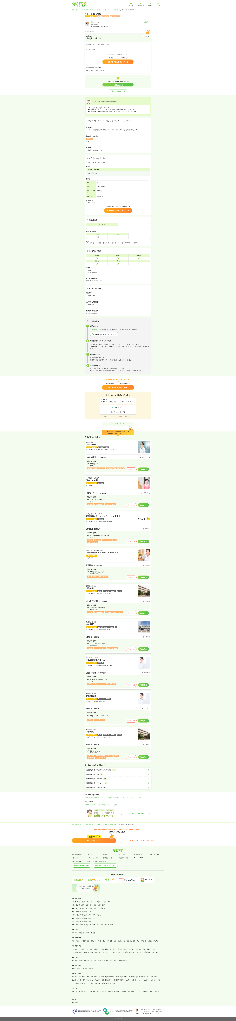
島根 (89, 918)
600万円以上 (104, 960)
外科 (138, 977)
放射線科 (153, 980)
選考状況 (106, 854)
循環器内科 (110, 977)
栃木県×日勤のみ (136, 797)
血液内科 (118, 977)
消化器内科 (102, 977)
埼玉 (87, 908)
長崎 (89, 924)
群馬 (103, 908)
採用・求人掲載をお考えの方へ (106, 865)
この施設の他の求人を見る (118, 91)
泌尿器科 (134, 980)
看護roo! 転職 (89, 10)
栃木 (99, 908)
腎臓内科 (125, 977)
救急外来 (93, 941)
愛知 (77, 911)
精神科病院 (105, 949)
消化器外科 (75, 980)
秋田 (100, 902)
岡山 (81, 918)
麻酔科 (160, 980)
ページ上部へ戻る (117, 423)
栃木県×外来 (105, 797)
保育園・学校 (135, 941)
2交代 (73, 968)
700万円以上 (114, 960)
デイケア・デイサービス (102, 952)
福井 (95, 905)
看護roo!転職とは (77, 854)
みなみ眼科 (113, 10)
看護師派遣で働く (124, 858)
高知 (89, 921)
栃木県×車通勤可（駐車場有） (93, 797)
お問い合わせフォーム (82, 865)
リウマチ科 (75, 983)
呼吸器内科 (94, 977)
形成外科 (97, 980)
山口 (94, 918)
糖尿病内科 (132, 977)
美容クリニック (122, 949)
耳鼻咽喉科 (121, 980)
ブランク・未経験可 (142, 991)
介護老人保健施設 (77, 952)
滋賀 (89, 915)
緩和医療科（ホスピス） (111, 983)
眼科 (115, 980)
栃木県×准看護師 (114, 797)
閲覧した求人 (76, 858)
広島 (77, 918)
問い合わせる (94, 329)
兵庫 (85, 915)
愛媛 (85, 921)
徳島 (77, 921)
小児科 (104, 980)
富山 (87, 905)
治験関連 (155, 941)
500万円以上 (95, 960)
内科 (88, 977)
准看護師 (104, 805)
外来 (99, 805)
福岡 (81, 924)
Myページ (90, 854)
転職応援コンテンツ (109, 858)
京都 (81, 915)
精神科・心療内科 (144, 980)
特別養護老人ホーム (149, 949)
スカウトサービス (92, 858)
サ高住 (124, 952)
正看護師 (74, 933)
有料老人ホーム (88, 952)
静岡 (85, 911)
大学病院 (81, 949)
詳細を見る (143, 469)
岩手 (92, 902)
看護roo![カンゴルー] (77, 10)
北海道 (83, 902)
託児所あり (131, 991)
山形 (104, 902)
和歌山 (99, 915)
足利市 (105, 10)
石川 (91, 905)
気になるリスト (154, 854)
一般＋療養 (89, 949)
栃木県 (98, 10)
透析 (104, 941)
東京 (77, 908)
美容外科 (74, 977)
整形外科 (91, 980)
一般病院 (74, 949)
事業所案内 (75, 1002)
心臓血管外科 (154, 977)
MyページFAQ (138, 858)
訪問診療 (143, 941)
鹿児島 (107, 924)
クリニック (111, 805)
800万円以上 (123, 960)
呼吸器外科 (144, 977)
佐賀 (85, 924)
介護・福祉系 (118, 941)
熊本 (93, 924)
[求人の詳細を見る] (118, 457)
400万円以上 (85, 960)
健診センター (141, 952)
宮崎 (102, 924)
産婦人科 (110, 980)
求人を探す (122, 854)
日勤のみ (117, 805)
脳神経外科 (83, 980)
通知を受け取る (118, 85)
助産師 (93, 933)
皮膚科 (128, 980)
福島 (109, 902)
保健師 (88, 933)
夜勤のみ (91, 968)
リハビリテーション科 (86, 983)
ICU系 (99, 941)
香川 (81, 921)
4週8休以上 (84, 991)
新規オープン (76, 991)
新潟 (82, 905)
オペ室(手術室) (84, 941)
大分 (98, 924)
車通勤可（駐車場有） (90, 805)
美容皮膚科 (82, 977)
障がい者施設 (131, 952)
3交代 (78, 968)
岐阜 (81, 911)
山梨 (99, 905)
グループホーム (115, 952)
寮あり (124, 991)
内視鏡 (150, 941)
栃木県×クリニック (126, 797)
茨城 (95, 908)
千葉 (91, 908)
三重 (89, 911)
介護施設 (138, 949)
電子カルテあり (154, 991)
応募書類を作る (139, 854)
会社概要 (74, 999)
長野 (103, 905)
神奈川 (82, 908)
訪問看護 (109, 941)
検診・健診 (126, 941)
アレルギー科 (99, 983)
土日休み (92, 991)
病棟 (73, 941)
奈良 (94, 915)
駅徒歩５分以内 (101, 991)
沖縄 (111, 924)
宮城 (96, 902)
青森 (88, 902)
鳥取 (85, 918)
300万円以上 (76, 960)
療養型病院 (97, 949)
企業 (157, 952)
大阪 (77, 915)
